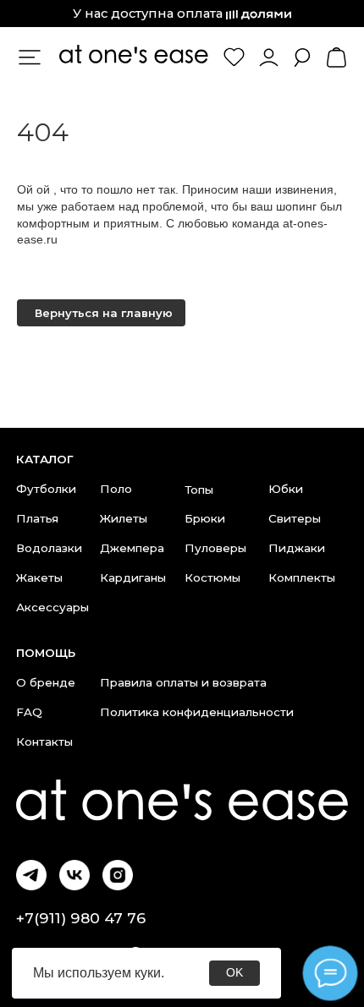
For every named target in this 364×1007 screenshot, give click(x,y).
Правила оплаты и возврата (183, 682)
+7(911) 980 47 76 (81, 918)
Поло (116, 488)
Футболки (46, 488)
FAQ (29, 712)
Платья (37, 518)
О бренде (45, 682)
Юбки (285, 488)
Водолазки (49, 548)
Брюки (205, 518)
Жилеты (123, 518)
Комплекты (301, 577)
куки (148, 973)
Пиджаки (296, 548)
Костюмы (212, 577)
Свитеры (294, 518)
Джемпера (132, 548)
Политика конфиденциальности (197, 712)
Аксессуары (52, 607)
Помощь (45, 652)
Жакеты (39, 577)
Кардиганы (133, 577)
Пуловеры (215, 548)
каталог (45, 459)
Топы (199, 489)
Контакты (44, 741)
